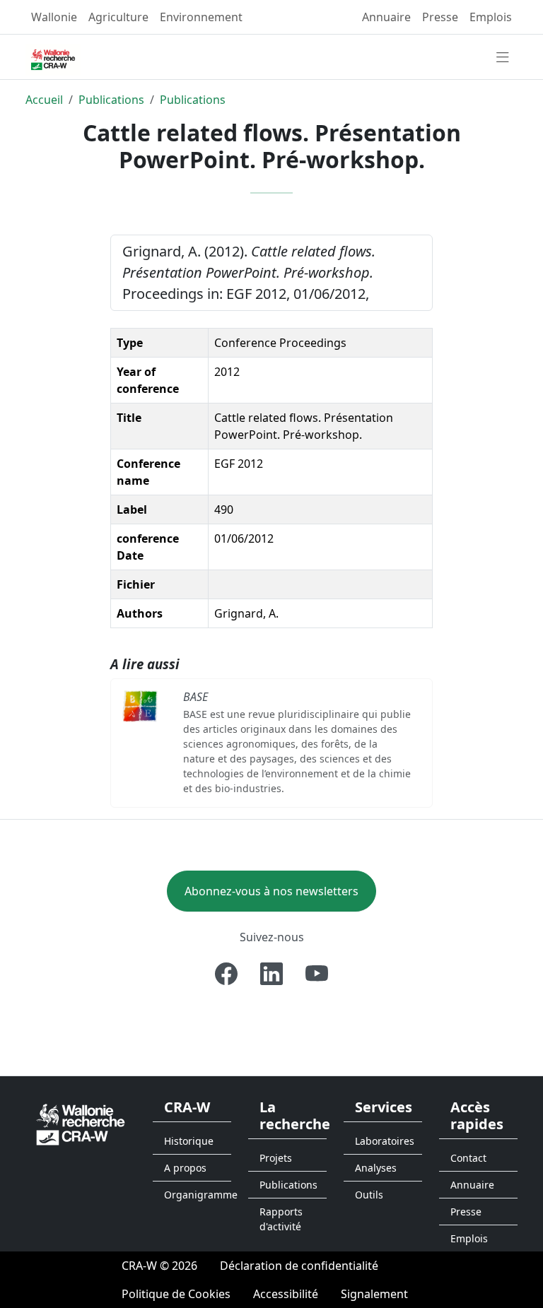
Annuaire (386, 17)
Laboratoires (384, 1141)
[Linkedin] (271, 973)
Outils (369, 1194)
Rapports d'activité (281, 1219)
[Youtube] (316, 973)
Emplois (490, 17)
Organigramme (197, 1194)
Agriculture (118, 17)
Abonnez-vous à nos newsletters (271, 891)
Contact (468, 1158)
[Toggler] (503, 58)
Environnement (201, 17)
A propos (185, 1167)
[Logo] (80, 1123)
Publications (111, 99)
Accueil (44, 99)
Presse (440, 17)
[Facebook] (226, 973)
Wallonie (54, 17)
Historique (189, 1141)
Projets (275, 1158)
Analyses (376, 1167)
